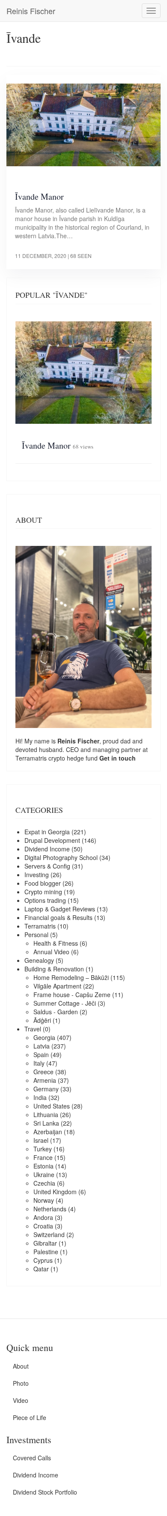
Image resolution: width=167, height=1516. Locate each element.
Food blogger (42, 883)
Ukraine (43, 1174)
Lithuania (45, 1114)
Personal (36, 934)
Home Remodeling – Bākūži (71, 977)
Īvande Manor (39, 196)
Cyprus (43, 1260)
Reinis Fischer (30, 10)
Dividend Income (47, 849)
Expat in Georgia (47, 831)
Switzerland (49, 1234)
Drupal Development (52, 840)
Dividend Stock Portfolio (45, 1492)
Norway (43, 1200)
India (40, 1097)
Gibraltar (45, 1243)
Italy (39, 1063)
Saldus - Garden (55, 1011)
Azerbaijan (47, 1131)
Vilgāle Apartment (57, 986)
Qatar (41, 1268)
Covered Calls (32, 1457)
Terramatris (31, 758)
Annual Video (51, 951)
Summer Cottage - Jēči (64, 1003)
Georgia (44, 1037)
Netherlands (49, 1208)
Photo (21, 1383)
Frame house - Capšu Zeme (71, 994)
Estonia (43, 1166)
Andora (43, 1217)
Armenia (44, 1080)
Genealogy (39, 960)
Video (20, 1400)
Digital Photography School (61, 857)
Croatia (43, 1226)
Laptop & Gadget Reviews (59, 909)
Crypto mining (43, 891)
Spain (41, 1054)
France (43, 1157)
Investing (36, 874)
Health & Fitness (55, 943)
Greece (43, 1071)
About (21, 1366)
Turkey (42, 1148)
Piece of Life (29, 1417)
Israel (40, 1140)
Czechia (44, 1183)
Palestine (45, 1251)
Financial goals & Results (58, 917)
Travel (32, 1029)
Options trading (45, 900)
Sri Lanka (46, 1123)
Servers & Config (47, 866)
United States (51, 1106)
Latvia (41, 1046)
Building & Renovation (54, 969)
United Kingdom (55, 1191)
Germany (46, 1089)
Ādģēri (42, 1020)
